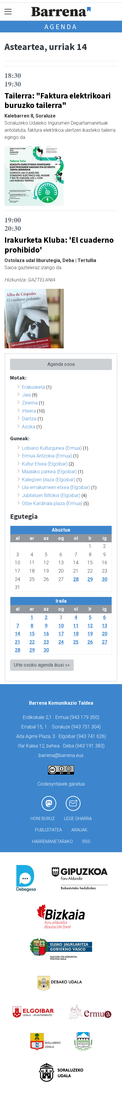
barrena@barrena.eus (61, 755)
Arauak (79, 830)
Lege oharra (78, 818)
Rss (86, 841)
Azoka (28, 427)
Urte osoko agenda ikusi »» (42, 665)
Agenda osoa (61, 364)
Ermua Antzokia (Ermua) (47, 456)
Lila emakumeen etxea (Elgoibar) (56, 487)
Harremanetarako (52, 841)
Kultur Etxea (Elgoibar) (45, 464)
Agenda (61, 26)
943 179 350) (85, 717)
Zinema (30, 403)
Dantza (29, 418)
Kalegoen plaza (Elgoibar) (48, 479)
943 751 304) (87, 727)
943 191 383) (91, 746)
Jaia (26, 395)
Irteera (29, 411)
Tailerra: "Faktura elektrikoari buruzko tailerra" (57, 100)
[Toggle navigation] (8, 12)
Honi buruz (42, 818)
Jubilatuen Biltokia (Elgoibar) (51, 495)
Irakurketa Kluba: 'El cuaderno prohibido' (59, 245)
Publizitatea (48, 830)
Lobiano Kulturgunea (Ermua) (52, 448)
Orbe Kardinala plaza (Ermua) (52, 503)
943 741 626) (92, 736)
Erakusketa (33, 387)
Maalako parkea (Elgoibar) (49, 471)
